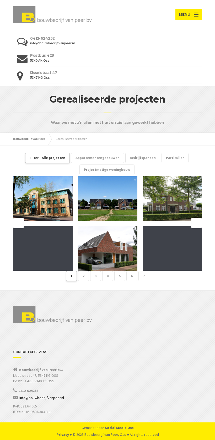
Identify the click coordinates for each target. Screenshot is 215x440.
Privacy (62, 434)
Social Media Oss (119, 427)
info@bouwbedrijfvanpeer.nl (41, 397)
